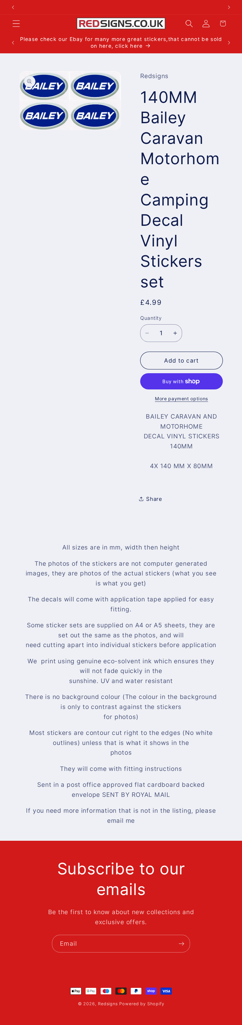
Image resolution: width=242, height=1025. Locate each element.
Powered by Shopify (141, 1003)
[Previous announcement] (12, 7)
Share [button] (154, 499)
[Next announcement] (229, 7)
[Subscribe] (181, 944)
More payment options (181, 399)
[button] (16, 23)
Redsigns (108, 1003)
